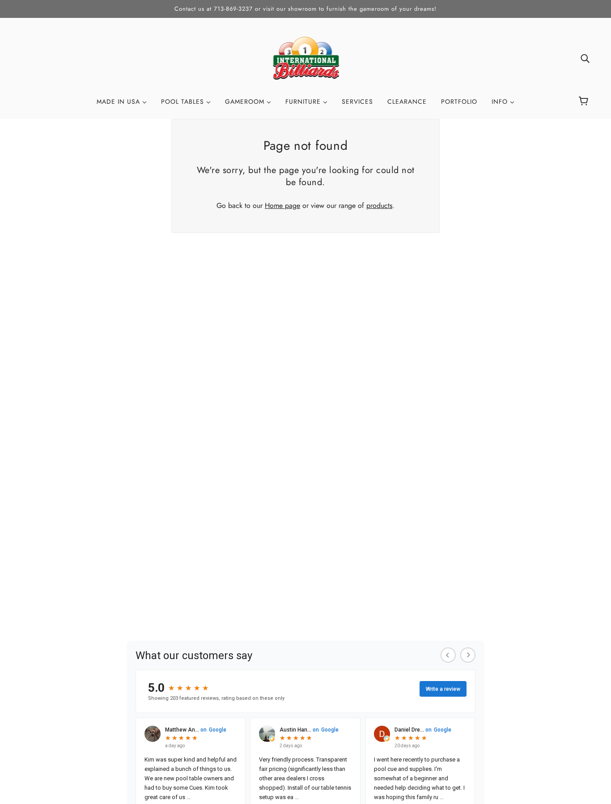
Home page (282, 205)
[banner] (306, 57)
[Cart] (585, 101)
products (379, 205)
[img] (585, 58)
